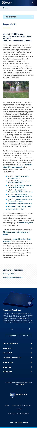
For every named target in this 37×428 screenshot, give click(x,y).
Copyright (19, 409)
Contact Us (7, 372)
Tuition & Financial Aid (12, 357)
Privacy (7, 405)
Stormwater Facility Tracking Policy (19, 206)
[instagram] (16, 328)
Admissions (7, 353)
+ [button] (31, 343)
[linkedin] (25, 328)
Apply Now (12, 335)
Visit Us (26, 335)
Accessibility (27, 405)
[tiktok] (29, 328)
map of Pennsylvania (26, 223)
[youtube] (20, 328)
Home (5, 8)
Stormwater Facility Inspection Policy (20, 203)
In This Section (10, 17)
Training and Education (11, 274)
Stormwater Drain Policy (15, 209)
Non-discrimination (16, 405)
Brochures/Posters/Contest (13, 277)
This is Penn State (10, 343)
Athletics (7, 367)
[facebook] (7, 328)
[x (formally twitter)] (12, 328)
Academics (7, 348)
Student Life (8, 362)
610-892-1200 (20, 384)
